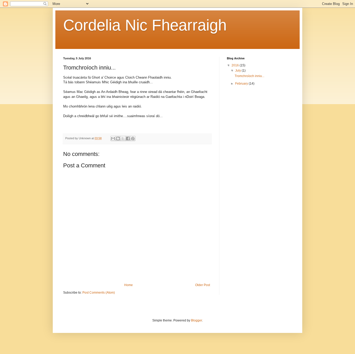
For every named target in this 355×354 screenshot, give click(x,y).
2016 (236, 65)
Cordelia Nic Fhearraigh (145, 25)
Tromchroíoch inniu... (249, 76)
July (238, 70)
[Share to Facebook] (127, 138)
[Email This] (113, 138)
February (242, 83)
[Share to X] (123, 138)
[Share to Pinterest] (132, 138)
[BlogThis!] (118, 138)
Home (128, 285)
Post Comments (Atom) (98, 292)
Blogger (196, 320)
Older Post (202, 285)
